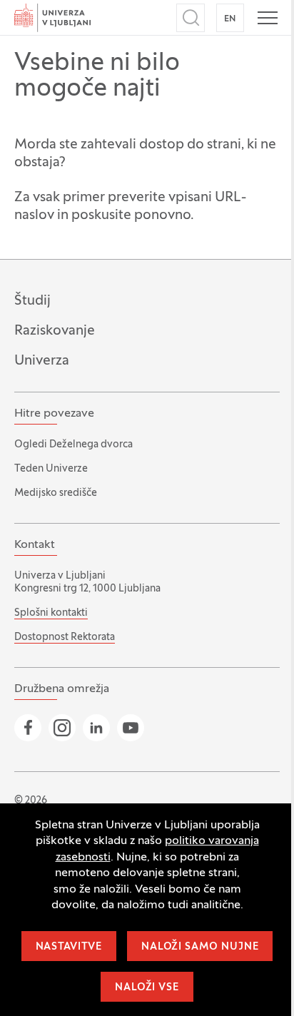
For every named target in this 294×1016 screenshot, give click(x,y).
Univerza (41, 361)
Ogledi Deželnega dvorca (73, 444)
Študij (32, 301)
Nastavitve (69, 947)
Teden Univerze (51, 469)
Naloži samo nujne (199, 947)
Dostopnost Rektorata (64, 637)
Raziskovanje (54, 331)
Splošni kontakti (51, 613)
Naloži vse (146, 987)
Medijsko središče (55, 493)
